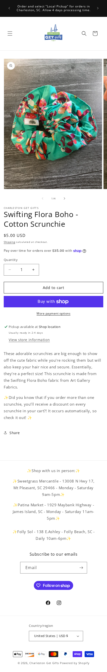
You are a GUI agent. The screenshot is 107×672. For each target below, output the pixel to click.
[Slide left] (42, 198)
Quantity (11, 259)
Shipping (9, 242)
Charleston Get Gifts (44, 663)
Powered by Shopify (75, 663)
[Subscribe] (81, 568)
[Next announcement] (97, 8)
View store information (29, 339)
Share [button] (14, 432)
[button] (9, 33)
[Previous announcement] (9, 8)
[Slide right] (64, 198)
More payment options (53, 313)
